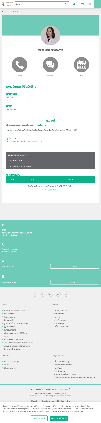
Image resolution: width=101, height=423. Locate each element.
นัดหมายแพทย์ (9, 313)
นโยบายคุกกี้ (65, 389)
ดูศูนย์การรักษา (10, 326)
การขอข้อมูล (59, 323)
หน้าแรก (5, 11)
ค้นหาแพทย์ (8, 320)
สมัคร (75, 266)
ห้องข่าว (57, 317)
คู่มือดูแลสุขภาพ (10, 368)
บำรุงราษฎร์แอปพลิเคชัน (63, 364)
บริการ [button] (4, 304)
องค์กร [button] (55, 304)
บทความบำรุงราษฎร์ (11, 361)
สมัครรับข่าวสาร (10, 330)
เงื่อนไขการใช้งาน (52, 389)
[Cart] (82, 4)
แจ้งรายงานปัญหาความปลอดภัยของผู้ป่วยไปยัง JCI (74, 377)
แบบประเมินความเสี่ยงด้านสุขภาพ (17, 346)
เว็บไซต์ (82, 76)
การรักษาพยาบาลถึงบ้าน (13, 339)
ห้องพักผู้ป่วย (59, 371)
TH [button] (89, 4)
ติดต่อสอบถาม (50, 76)
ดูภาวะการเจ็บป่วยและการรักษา (16, 323)
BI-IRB (6, 336)
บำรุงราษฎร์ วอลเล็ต (12, 349)
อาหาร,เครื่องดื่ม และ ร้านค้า (65, 374)
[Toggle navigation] (97, 4)
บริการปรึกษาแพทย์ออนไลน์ (15, 310)
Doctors (15, 11)
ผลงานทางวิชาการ (15, 160)
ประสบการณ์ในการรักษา (17, 155)
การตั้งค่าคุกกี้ (39, 418)
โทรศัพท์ (19, 76)
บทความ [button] (5, 355)
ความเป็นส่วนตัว (37, 389)
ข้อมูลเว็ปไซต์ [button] (57, 355)
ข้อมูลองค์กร (59, 313)
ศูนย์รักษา (58, 368)
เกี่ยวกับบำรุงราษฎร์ (62, 361)
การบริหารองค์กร (60, 320)
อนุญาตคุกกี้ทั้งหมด (59, 418)
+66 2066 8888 (50, 189)
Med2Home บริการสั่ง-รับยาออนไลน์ (18, 342)
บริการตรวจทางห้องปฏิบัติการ (15, 333)
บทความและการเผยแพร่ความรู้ (20, 166)
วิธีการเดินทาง (75, 282)
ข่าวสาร (6, 364)
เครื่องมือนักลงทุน (61, 326)
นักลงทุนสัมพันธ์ (60, 310)
